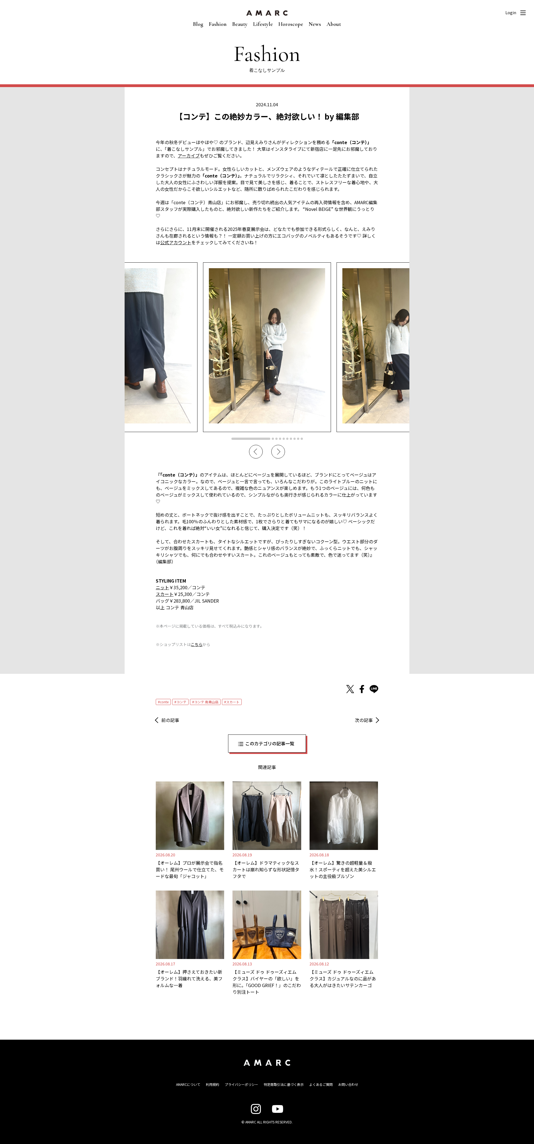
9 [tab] (298, 439)
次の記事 (364, 720)
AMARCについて (188, 1084)
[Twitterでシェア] (350, 689)
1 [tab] (250, 439)
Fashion (218, 24)
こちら (196, 644)
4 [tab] (280, 439)
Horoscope (290, 24)
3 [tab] (276, 439)
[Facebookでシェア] (362, 689)
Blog (198, 24)
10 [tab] (302, 439)
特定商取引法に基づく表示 (284, 1084)
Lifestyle (263, 24)
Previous (256, 452)
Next (278, 452)
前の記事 (170, 720)
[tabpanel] (267, 347)
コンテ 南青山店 (206, 701)
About (334, 24)
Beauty (240, 24)
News (315, 24)
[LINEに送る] (374, 689)
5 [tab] (284, 439)
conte (164, 701)
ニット (162, 587)
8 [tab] (294, 439)
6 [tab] (287, 439)
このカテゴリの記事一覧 (269, 743)
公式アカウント (175, 242)
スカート (165, 594)
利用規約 (212, 1084)
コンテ (181, 701)
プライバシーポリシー (241, 1084)
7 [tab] (291, 439)
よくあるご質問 (321, 1084)
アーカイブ (189, 155)
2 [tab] (273, 439)
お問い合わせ (348, 1084)
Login (510, 12)
